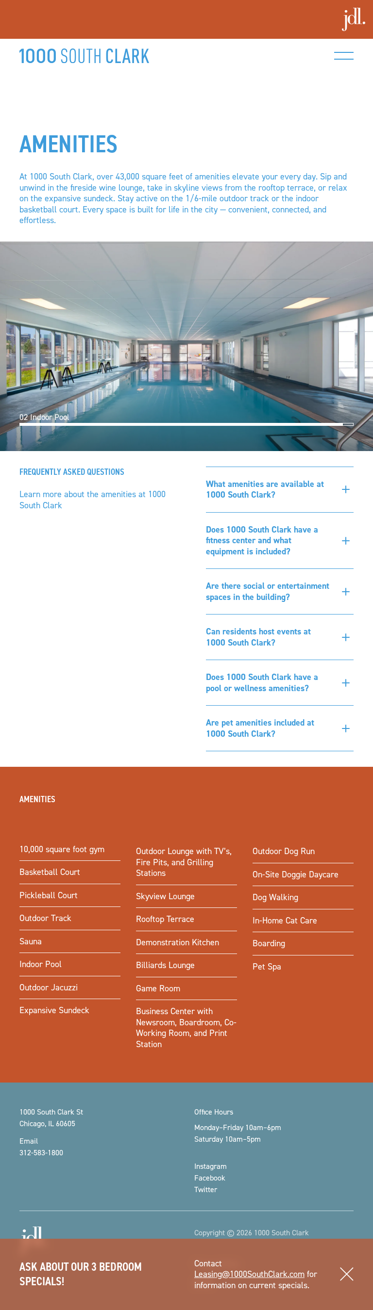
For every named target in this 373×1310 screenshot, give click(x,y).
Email (28, 1141)
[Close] (347, 1274)
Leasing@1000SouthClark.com (249, 1274)
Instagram (210, 1166)
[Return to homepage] (84, 56)
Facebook (209, 1177)
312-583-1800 (41, 1152)
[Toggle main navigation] (344, 56)
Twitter (205, 1189)
